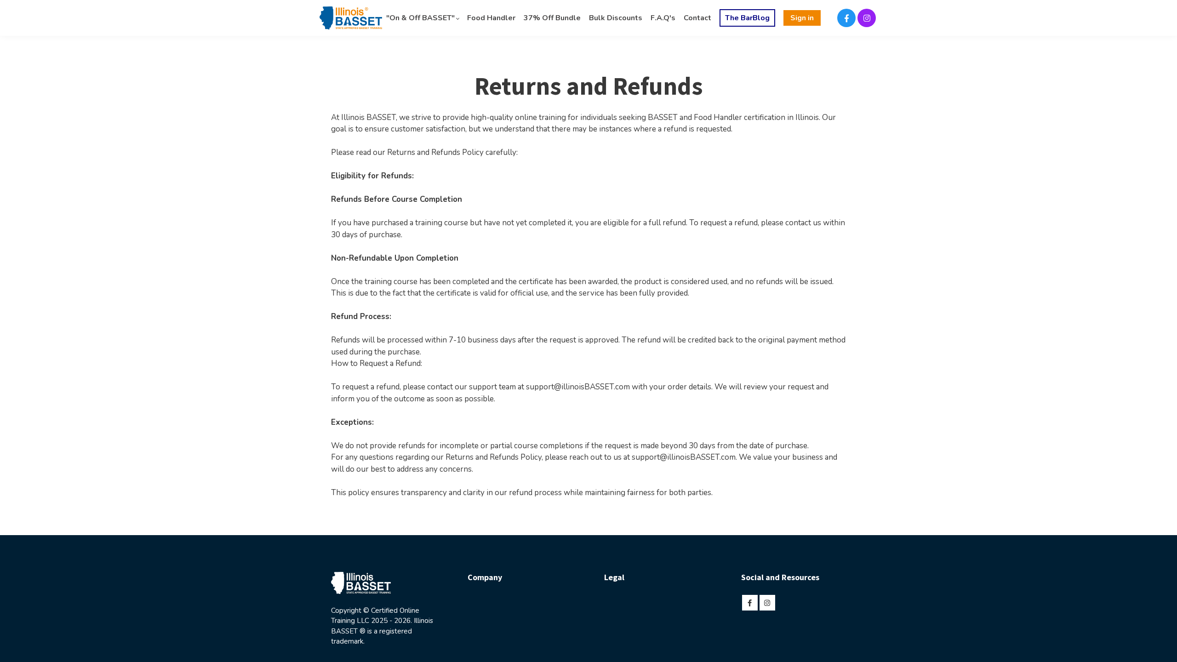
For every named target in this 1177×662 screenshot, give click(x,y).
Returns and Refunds (636, 640)
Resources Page (769, 626)
